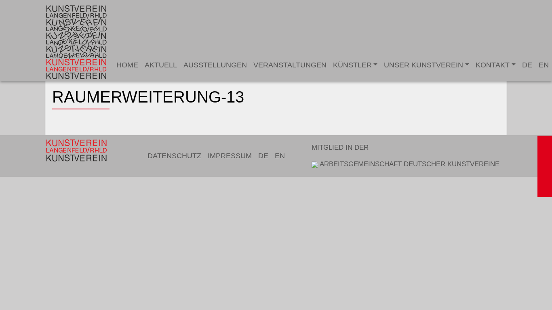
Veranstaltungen (290, 65)
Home (127, 65)
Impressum (230, 156)
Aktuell (161, 65)
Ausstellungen (215, 65)
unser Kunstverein (423, 65)
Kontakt (493, 65)
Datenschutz (174, 156)
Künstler (352, 65)
